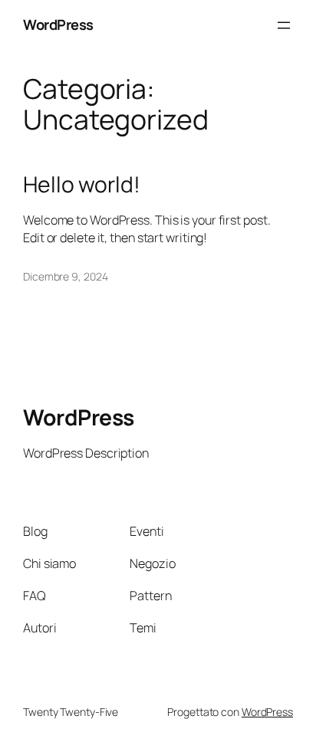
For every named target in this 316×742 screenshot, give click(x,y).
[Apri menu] (284, 25)
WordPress (58, 24)
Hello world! (81, 184)
